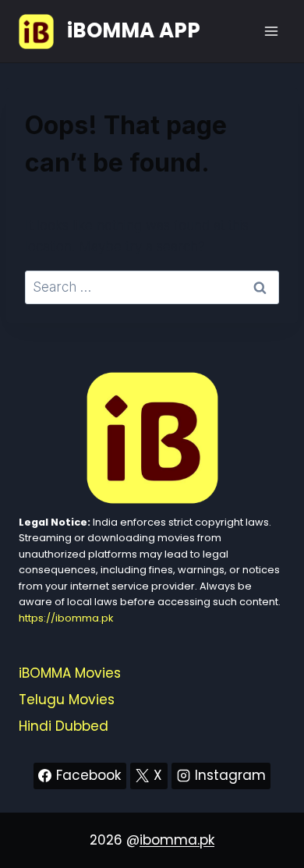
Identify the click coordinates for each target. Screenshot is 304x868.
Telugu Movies (67, 699)
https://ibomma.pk (66, 618)
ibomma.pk (177, 840)
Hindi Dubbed (63, 726)
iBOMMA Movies (70, 673)
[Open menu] (270, 31)
